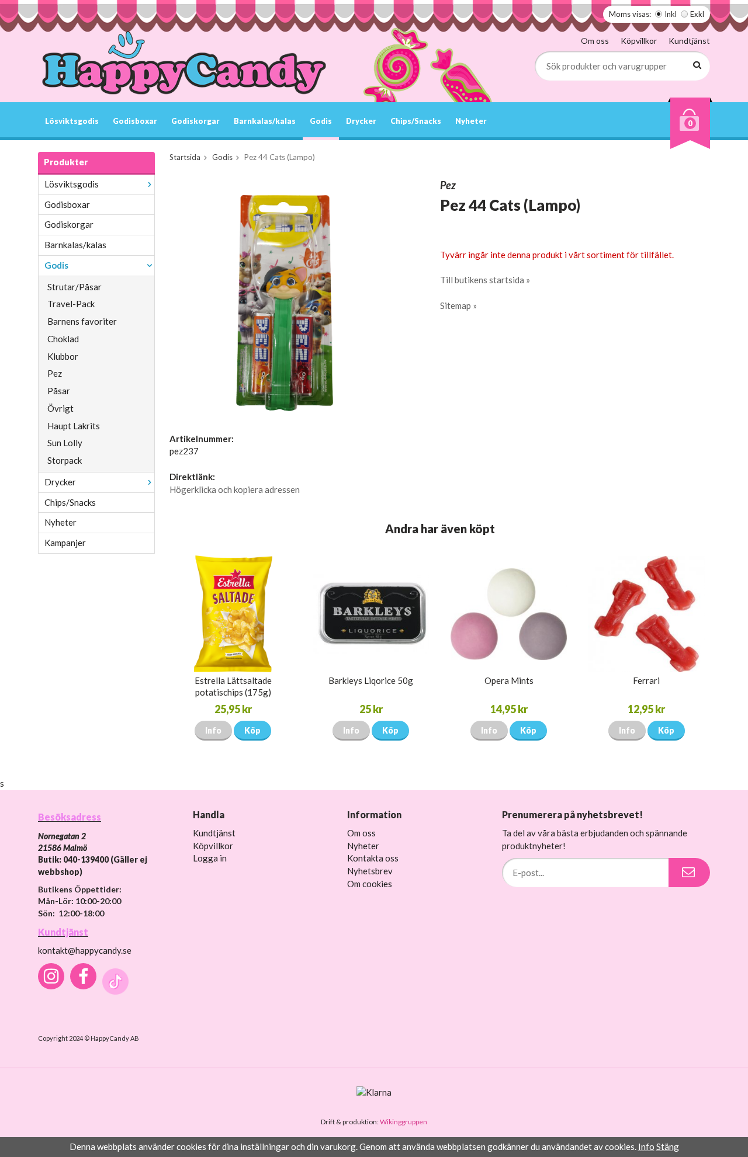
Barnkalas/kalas (265, 121)
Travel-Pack (71, 303)
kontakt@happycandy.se (84, 950)
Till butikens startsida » (485, 280)
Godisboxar (135, 121)
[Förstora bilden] (291, 294)
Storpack (64, 460)
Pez (54, 373)
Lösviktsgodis (72, 121)
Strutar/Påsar (74, 287)
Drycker (361, 121)
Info (213, 730)
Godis (321, 121)
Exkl (697, 14)
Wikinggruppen (403, 1121)
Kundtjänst (689, 41)
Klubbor (62, 356)
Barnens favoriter (82, 321)
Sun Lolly (64, 442)
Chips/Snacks (415, 121)
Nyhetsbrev (370, 871)
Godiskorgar (195, 121)
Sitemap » (458, 305)
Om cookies (369, 883)
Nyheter (471, 121)
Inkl (670, 14)
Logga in (210, 858)
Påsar (58, 390)
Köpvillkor (639, 41)
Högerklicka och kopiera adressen (234, 489)
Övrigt (60, 408)
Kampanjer (65, 542)
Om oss (595, 41)
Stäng (667, 1146)
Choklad (63, 338)
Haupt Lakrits (73, 426)
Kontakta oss (373, 858)
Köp (252, 730)
